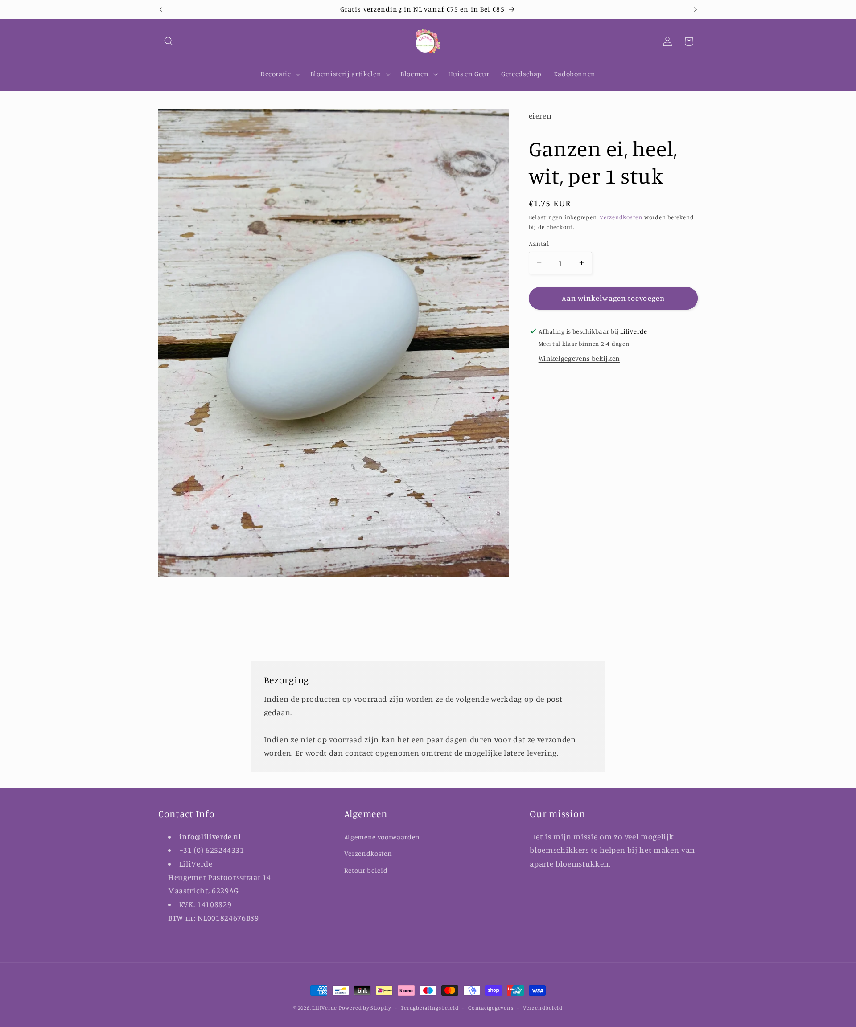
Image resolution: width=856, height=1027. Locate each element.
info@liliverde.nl (210, 836)
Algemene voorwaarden (382, 836)
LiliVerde (324, 1007)
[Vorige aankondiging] (161, 9)
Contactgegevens (491, 1007)
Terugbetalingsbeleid (429, 1007)
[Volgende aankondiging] (695, 9)
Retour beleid (366, 870)
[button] (169, 41)
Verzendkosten (621, 217)
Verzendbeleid (543, 1007)
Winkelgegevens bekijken (579, 358)
